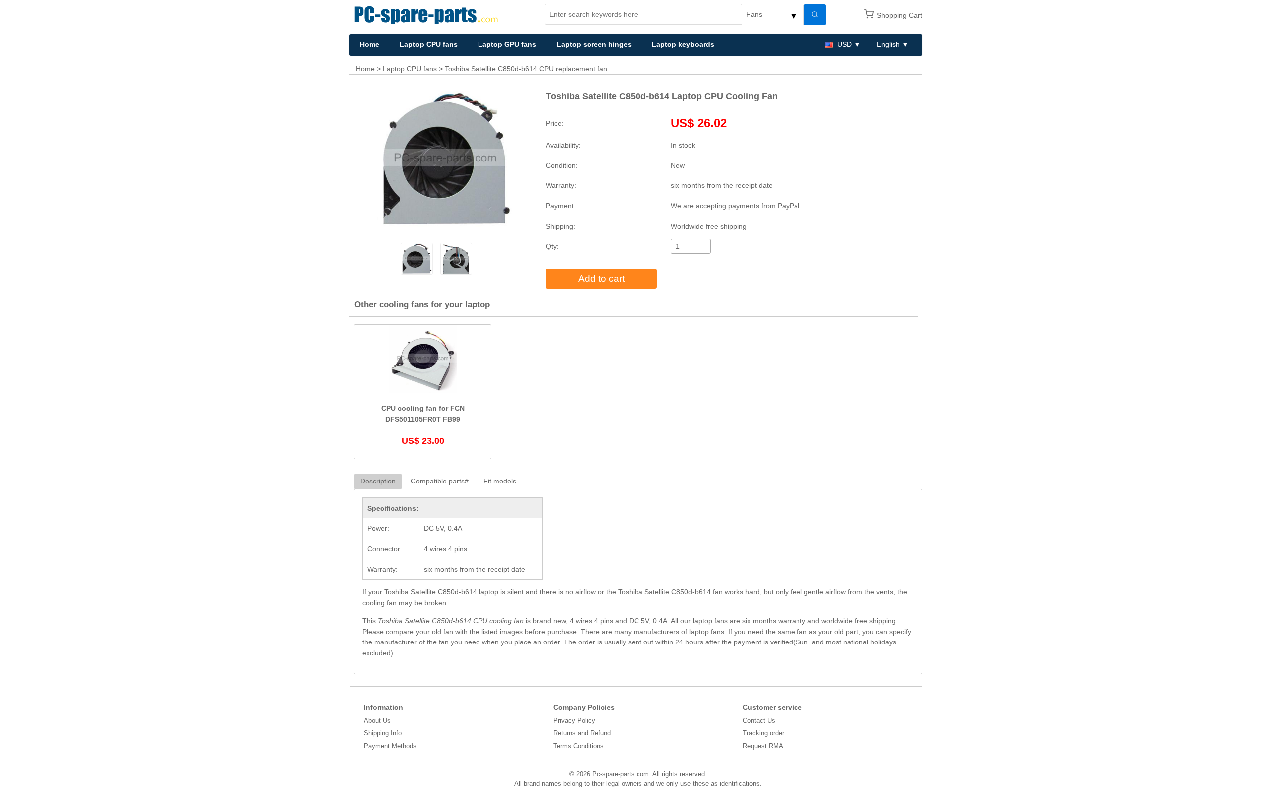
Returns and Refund (582, 733)
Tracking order (763, 733)
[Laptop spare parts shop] (428, 14)
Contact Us (759, 720)
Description (378, 481)
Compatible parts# (440, 481)
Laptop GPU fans (507, 44)
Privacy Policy (574, 720)
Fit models (499, 481)
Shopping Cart (899, 15)
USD (844, 44)
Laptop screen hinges (594, 44)
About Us (377, 720)
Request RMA (763, 746)
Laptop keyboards (683, 44)
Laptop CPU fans (429, 44)
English (888, 44)
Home (369, 44)
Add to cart (601, 278)
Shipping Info (383, 733)
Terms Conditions (578, 746)
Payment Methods (390, 746)
